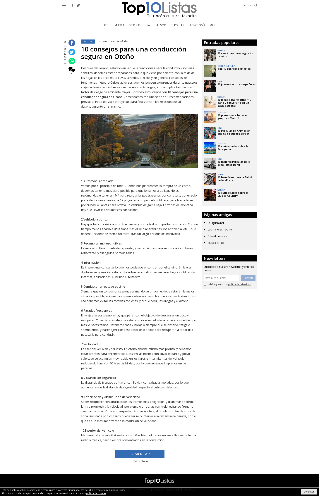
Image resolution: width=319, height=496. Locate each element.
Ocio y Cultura (139, 25)
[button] (64, 5)
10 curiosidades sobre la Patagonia (232, 147)
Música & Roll (215, 242)
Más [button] (212, 25)
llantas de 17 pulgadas (121, 200)
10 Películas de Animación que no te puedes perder (234, 132)
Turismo (160, 25)
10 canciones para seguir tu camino (235, 54)
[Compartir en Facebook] (71, 43)
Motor (88, 41)
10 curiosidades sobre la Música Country (232, 194)
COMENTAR (140, 453)
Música (119, 25)
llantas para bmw (112, 205)
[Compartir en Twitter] (71, 52)
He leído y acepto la (228, 284)
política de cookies (96, 493)
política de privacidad (239, 284)
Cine (107, 25)
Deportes (177, 25)
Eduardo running (217, 236)
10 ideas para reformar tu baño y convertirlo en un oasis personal (234, 102)
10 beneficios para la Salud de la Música (234, 178)
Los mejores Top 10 (219, 229)
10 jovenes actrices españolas (236, 84)
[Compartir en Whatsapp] (71, 61)
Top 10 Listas (159, 9)
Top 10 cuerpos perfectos (234, 68)
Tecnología (196, 25)
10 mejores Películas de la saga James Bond (233, 163)
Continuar (309, 491)
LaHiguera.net (215, 223)
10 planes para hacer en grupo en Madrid (232, 116)
